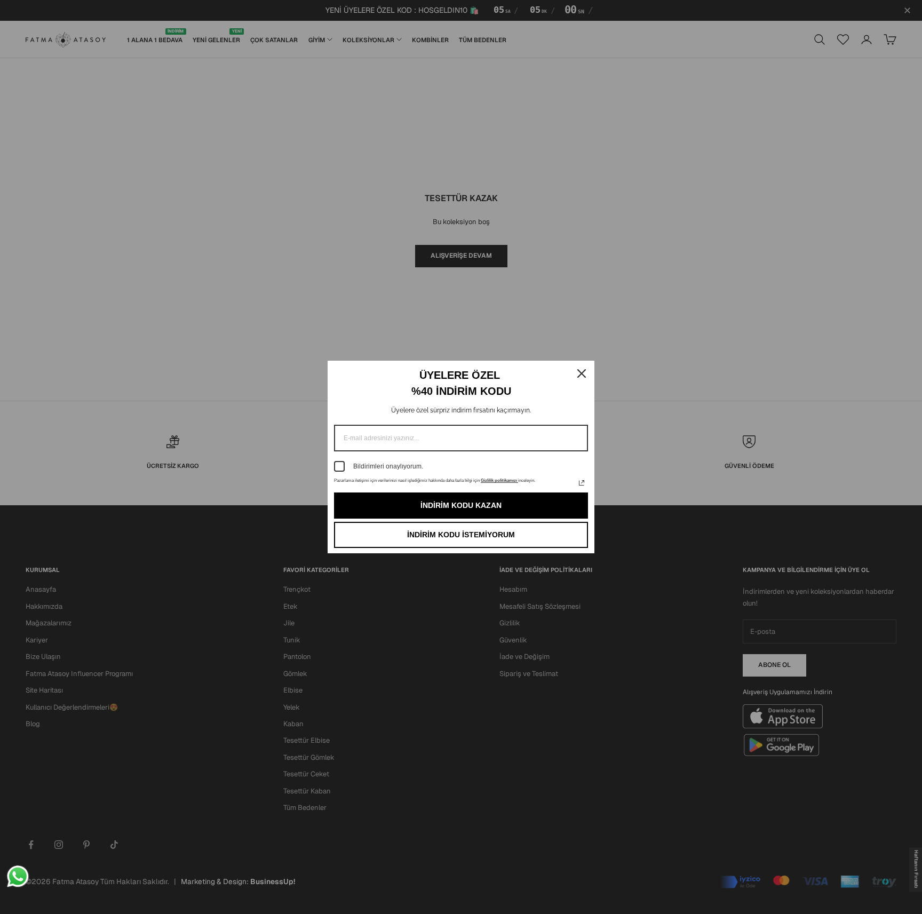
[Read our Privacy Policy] (581, 482)
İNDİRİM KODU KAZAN (461, 505)
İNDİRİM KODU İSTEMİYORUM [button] (461, 534)
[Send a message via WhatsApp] (17, 876)
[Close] (581, 373)
